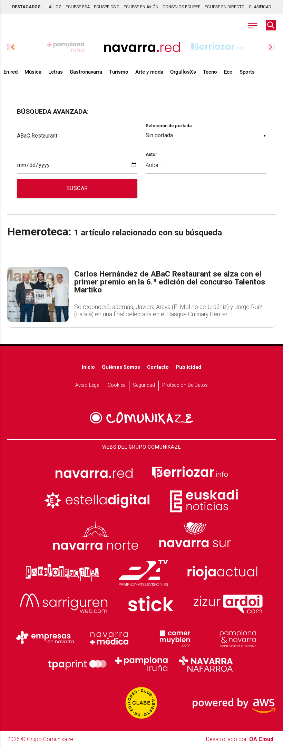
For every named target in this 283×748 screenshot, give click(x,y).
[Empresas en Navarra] (45, 637)
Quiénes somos (121, 367)
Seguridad (144, 385)
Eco (228, 72)
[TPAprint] (77, 664)
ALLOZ (55, 6)
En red (10, 72)
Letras (55, 72)
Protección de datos (185, 385)
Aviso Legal (87, 385)
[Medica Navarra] (109, 637)
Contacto (158, 367)
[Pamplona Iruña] (141, 664)
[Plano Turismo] (237, 637)
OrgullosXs (183, 72)
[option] (142, 47)
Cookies (117, 385)
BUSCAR (77, 188)
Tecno (210, 72)
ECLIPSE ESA (78, 6)
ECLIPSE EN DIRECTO (225, 6)
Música (33, 72)
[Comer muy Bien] (173, 637)
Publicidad (188, 367)
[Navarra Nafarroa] (205, 664)
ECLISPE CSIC (106, 6)
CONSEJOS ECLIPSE (182, 6)
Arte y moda (149, 72)
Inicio (88, 367)
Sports (247, 72)
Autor (151, 154)
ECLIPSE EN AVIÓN (141, 6)
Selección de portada (169, 125)
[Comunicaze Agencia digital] (141, 418)
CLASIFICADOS (263, 6)
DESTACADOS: (26, 6)
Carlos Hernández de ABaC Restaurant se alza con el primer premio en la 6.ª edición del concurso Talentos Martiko (169, 282)
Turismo (118, 72)
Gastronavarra (86, 72)
